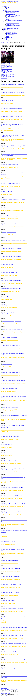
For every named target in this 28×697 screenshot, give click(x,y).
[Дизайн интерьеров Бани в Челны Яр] (10, 345)
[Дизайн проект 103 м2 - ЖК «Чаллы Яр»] (11, 116)
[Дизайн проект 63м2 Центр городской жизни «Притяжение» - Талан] (14, 136)
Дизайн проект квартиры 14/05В (9, 410)
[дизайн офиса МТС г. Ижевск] (8, 232)
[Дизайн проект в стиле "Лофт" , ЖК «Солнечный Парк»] (14, 397)
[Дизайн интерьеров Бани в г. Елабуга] (10, 372)
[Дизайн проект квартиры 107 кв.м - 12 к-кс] (12, 635)
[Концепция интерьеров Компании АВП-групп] (13, 199)
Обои (7, 36)
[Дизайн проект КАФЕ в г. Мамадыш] (10, 568)
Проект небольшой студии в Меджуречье (11, 111)
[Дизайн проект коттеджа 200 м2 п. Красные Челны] (14, 469)
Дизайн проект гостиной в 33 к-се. (9, 654)
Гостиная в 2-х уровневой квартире (10, 218)
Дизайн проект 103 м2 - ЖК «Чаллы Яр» (11, 119)
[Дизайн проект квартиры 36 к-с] (9, 388)
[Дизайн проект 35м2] (6, 364)
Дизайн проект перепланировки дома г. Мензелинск (14, 630)
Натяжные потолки (11, 32)
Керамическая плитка (11, 33)
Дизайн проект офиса (6, 455)
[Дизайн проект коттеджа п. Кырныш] (10, 576)
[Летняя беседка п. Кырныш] (8, 541)
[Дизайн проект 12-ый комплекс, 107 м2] (11, 512)
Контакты (5, 38)
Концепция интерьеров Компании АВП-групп (12, 202)
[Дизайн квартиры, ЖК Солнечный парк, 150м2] (13, 146)
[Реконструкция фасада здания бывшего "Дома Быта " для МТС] (14, 174)
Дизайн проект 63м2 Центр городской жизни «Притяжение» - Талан (12, 140)
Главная (5, 6)
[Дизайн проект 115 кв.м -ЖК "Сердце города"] (12, 92)
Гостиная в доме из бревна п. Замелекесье (11, 283)
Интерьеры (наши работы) (12, 11)
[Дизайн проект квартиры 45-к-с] (9, 600)
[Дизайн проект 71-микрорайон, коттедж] (11, 460)
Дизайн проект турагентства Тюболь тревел (12, 611)
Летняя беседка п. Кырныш (8, 544)
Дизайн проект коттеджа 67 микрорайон (11, 259)
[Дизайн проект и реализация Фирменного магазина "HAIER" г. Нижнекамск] (14, 155)
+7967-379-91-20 (12, 2)
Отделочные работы (8, 21)
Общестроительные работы (13, 25)
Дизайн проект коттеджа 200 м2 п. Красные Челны (14, 471)
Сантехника (9, 37)
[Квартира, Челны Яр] (6, 296)
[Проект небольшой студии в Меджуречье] (11, 108)
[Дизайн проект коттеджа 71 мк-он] (9, 164)
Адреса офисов (4, 3)
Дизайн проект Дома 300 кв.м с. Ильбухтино (12, 87)
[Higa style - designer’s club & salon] (9, 1)
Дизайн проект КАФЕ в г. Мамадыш (10, 571)
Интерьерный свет (10, 34)
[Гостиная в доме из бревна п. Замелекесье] (11, 280)
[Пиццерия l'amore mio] (6, 444)
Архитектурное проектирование (11, 28)
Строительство (7, 29)
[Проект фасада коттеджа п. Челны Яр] (10, 183)
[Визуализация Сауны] (6, 191)
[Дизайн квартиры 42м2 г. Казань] (9, 337)
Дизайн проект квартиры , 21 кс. (9, 275)
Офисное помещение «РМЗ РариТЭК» (10, 291)
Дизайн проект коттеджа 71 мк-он (9, 167)
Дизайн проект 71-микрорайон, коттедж (11, 463)
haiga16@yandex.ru (5, 693)
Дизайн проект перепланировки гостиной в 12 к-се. (14, 662)
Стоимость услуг (10, 14)
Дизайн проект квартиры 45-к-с (9, 603)
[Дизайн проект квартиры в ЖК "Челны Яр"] (12, 487)
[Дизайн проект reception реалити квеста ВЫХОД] (13, 643)
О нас (7, 7)
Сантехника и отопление (12, 23)
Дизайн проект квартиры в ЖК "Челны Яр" (12, 490)
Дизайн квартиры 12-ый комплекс (10, 315)
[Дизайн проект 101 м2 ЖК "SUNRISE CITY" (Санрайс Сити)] (14, 427)
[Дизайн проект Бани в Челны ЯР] (9, 560)
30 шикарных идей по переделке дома (15, 20)
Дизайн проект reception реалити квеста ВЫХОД (13, 646)
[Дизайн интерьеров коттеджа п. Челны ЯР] (11, 207)
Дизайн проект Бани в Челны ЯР (9, 563)
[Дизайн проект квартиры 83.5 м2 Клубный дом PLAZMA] (14, 478)
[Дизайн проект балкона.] (7, 264)
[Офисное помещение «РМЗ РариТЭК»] (11, 288)
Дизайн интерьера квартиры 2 (8, 670)
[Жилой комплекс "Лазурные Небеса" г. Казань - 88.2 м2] (14, 416)
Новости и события (11, 8)
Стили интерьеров (10, 12)
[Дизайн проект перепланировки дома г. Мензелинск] (14, 627)
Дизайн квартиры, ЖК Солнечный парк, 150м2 (13, 148)
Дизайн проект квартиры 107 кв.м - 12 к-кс (12, 638)
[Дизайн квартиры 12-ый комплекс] (10, 313)
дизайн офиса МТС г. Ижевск (8, 234)
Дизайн (5, 10)
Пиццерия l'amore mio (6, 447)
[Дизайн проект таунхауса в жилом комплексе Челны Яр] (14, 618)
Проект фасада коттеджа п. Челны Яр (10, 186)
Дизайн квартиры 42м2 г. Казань (9, 340)
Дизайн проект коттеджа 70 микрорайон (11, 251)
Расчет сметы (9, 27)
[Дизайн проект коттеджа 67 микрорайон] (11, 256)
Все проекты (4, 688)
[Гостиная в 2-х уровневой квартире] (10, 215)
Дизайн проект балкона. (7, 267)
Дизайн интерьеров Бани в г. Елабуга (10, 375)
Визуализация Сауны (6, 194)
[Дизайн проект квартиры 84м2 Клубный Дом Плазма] (14, 354)
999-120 (4, 2)
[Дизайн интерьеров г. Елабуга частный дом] (12, 329)
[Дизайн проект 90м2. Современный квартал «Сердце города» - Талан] (14, 125)
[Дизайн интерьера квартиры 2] (9, 668)
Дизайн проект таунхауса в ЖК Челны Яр (11, 498)
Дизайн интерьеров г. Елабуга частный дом (12, 332)
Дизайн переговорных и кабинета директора (12, 226)
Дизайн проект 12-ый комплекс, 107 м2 (11, 514)
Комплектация (7, 30)
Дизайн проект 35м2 (6, 366)
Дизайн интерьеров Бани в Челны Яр (10, 348)
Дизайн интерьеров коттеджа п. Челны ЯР (12, 210)
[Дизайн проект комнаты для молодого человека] (13, 380)
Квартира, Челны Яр (6, 299)
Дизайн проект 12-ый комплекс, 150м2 (10, 587)
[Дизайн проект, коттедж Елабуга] (9, 304)
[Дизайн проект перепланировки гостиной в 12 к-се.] (14, 659)
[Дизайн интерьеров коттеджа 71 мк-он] (11, 321)
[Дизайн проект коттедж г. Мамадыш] (10, 592)
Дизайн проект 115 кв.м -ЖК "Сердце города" (12, 95)
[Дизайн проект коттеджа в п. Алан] (10, 436)
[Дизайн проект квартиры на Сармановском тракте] (13, 240)
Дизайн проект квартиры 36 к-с (9, 391)
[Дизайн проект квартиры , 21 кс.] (9, 272)
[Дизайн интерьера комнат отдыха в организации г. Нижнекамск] (14, 677)
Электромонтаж (10, 24)
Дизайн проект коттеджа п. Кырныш (10, 579)
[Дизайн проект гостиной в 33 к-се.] (10, 651)
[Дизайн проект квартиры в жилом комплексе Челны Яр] (14, 521)
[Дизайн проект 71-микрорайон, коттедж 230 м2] (13, 503)
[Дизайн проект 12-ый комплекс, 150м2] (11, 584)
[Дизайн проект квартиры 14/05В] (9, 407)
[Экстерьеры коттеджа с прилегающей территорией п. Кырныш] (14, 532)
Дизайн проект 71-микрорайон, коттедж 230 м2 (13, 506)
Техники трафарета (11, 16)
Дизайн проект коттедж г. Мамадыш (10, 595)
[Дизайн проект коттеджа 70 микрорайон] (11, 248)
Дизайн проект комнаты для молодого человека (13, 383)
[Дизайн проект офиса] (6, 452)
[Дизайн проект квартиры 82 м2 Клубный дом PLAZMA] (14, 550)
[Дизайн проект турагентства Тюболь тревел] (12, 608)
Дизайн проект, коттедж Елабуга (9, 307)
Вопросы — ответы (11, 39)
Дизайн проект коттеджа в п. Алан (10, 439)
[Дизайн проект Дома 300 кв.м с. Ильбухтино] (12, 84)
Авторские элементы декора (13, 15)
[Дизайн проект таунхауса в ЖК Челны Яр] (11, 495)
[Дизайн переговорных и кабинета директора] (12, 224)
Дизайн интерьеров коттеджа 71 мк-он (10, 323)
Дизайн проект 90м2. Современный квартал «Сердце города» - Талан (12, 129)
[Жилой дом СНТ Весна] (7, 100)
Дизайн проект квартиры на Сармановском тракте (14, 243)
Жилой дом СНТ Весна (7, 103)
